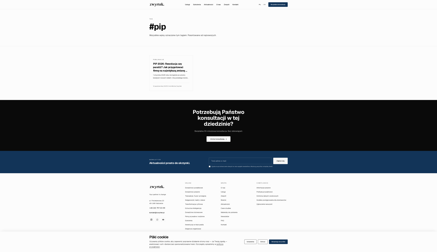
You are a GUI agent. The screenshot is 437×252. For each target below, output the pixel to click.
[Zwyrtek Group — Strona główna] (157, 4)
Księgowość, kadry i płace (195, 200)
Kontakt (235, 5)
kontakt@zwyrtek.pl (157, 212)
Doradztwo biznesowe (193, 212)
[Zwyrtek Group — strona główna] (157, 187)
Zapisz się (280, 161)
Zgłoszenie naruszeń (264, 204)
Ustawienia (250, 242)
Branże (223, 200)
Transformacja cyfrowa (194, 204)
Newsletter (225, 216)
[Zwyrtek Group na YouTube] (163, 220)
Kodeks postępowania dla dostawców (271, 200)
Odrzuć (262, 242)
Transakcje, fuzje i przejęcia (195, 196)
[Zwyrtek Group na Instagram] (157, 220)
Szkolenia (197, 5)
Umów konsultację (218, 139)
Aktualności (208, 5)
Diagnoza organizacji (193, 229)
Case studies (226, 208)
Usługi (187, 5)
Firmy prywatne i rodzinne (195, 216)
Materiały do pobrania (229, 212)
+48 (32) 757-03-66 (157, 208)
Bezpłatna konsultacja (278, 4)
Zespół (226, 5)
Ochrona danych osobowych (267, 196)
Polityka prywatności (265, 192)
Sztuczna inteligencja (193, 208)
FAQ (222, 220)
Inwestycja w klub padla (194, 225)
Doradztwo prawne (192, 192)
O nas (218, 5)
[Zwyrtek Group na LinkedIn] (151, 220)
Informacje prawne (264, 188)
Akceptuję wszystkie (278, 242)
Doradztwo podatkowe (194, 188)
